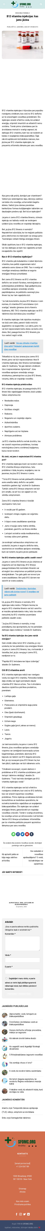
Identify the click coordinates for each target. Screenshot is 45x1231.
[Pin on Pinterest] (27, 834)
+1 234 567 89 (22, 1166)
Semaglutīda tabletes (20, 1118)
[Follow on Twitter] (24, 1214)
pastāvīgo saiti (17, 845)
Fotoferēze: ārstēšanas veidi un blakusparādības (23, 1023)
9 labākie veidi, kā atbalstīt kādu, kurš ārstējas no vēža (26, 1090)
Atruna (22, 1192)
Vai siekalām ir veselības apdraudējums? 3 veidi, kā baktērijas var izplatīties (33, 857)
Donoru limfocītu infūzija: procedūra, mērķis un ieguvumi (25, 1031)
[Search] (41, 4)
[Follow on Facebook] (16, 1214)
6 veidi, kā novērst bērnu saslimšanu (25, 1071)
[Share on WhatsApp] (13, 834)
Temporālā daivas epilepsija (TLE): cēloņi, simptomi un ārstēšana (20, 1110)
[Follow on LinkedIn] (28, 1214)
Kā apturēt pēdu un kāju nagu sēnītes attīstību (10, 857)
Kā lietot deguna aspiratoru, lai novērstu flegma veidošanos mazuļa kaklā (25, 1081)
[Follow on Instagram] (20, 1214)
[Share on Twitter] (22, 834)
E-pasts (8, 967)
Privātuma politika (22, 1204)
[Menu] (4, 4)
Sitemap (22, 1189)
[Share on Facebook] (18, 834)
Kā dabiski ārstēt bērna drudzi (22, 1038)
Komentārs (10, 934)
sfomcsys (34, 27)
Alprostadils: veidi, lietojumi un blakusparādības (21, 903)
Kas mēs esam (22, 1201)
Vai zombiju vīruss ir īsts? (20, 1063)
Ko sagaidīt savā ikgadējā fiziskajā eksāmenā (24, 1047)
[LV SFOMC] (22, 4)
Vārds (8, 955)
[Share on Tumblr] (32, 834)
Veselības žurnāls (22, 13)
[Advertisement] (22, 84)
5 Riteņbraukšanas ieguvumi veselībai (26, 1055)
